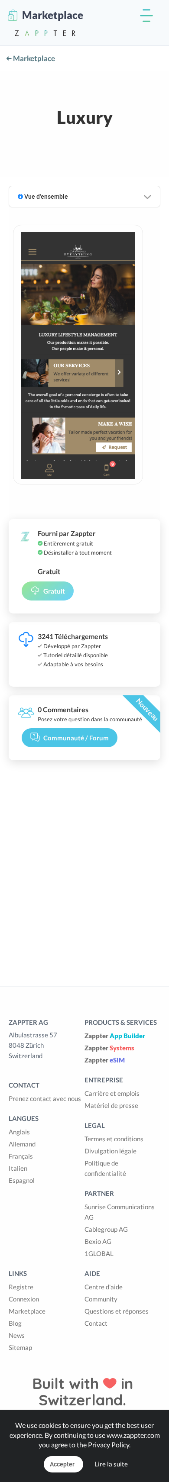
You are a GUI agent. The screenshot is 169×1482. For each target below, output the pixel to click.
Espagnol (22, 1180)
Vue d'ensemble (45, 196)
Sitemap (20, 1347)
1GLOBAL (99, 1253)
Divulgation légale (110, 1151)
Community (100, 1299)
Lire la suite (111, 1464)
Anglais (19, 1132)
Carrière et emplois (112, 1093)
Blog (15, 1323)
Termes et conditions (113, 1139)
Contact (95, 1323)
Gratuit (54, 591)
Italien (18, 1168)
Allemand (22, 1144)
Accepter (62, 1464)
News (17, 1335)
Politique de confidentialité (105, 1168)
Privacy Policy (108, 1444)
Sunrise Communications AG (119, 1212)
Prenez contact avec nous (45, 1098)
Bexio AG (97, 1241)
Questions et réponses (116, 1311)
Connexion (24, 1299)
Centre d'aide (103, 1287)
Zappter (114, 1036)
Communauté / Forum (76, 738)
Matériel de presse (111, 1105)
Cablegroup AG (106, 1229)
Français (21, 1156)
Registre (21, 1287)
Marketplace (33, 58)
